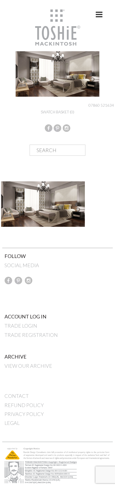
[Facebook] (48, 127)
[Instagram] (66, 127)
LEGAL (12, 423)
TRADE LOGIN (20, 326)
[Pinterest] (57, 127)
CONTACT (16, 396)
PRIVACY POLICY (24, 414)
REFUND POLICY (24, 405)
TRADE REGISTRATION (31, 335)
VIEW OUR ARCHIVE (28, 366)
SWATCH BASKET (57, 112)
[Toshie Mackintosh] (57, 27)
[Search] (77, 150)
